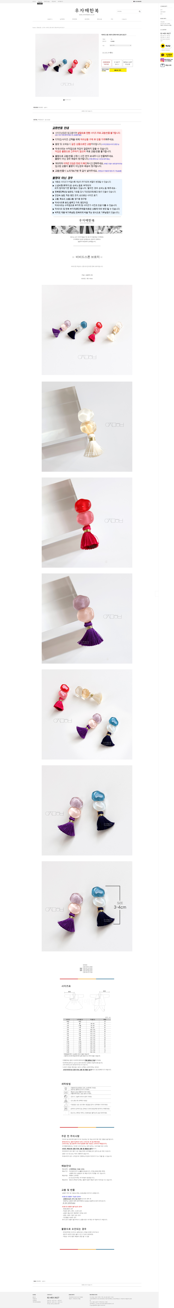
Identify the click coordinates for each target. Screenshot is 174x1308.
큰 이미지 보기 (68, 99)
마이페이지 (60, 1)
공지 (161, 10)
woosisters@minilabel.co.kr (107, 1303)
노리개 (43, 27)
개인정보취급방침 (37, 1302)
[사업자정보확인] (108, 1299)
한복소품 (99, 19)
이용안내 (35, 1299)
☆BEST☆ (50, 19)
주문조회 (54, 1)
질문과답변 (162, 12)
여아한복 (74, 19)
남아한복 (62, 19)
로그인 (34, 1)
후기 (161, 14)
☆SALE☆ (124, 19)
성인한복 (87, 19)
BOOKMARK (138, 1)
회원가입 (40, 1)
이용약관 (35, 1300)
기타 (112, 19)
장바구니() (46, 1)
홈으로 (34, 1297)
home (34, 27)
